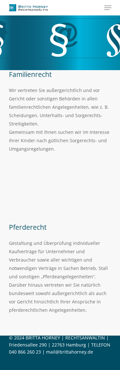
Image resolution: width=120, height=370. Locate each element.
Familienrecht (30, 74)
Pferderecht (27, 227)
